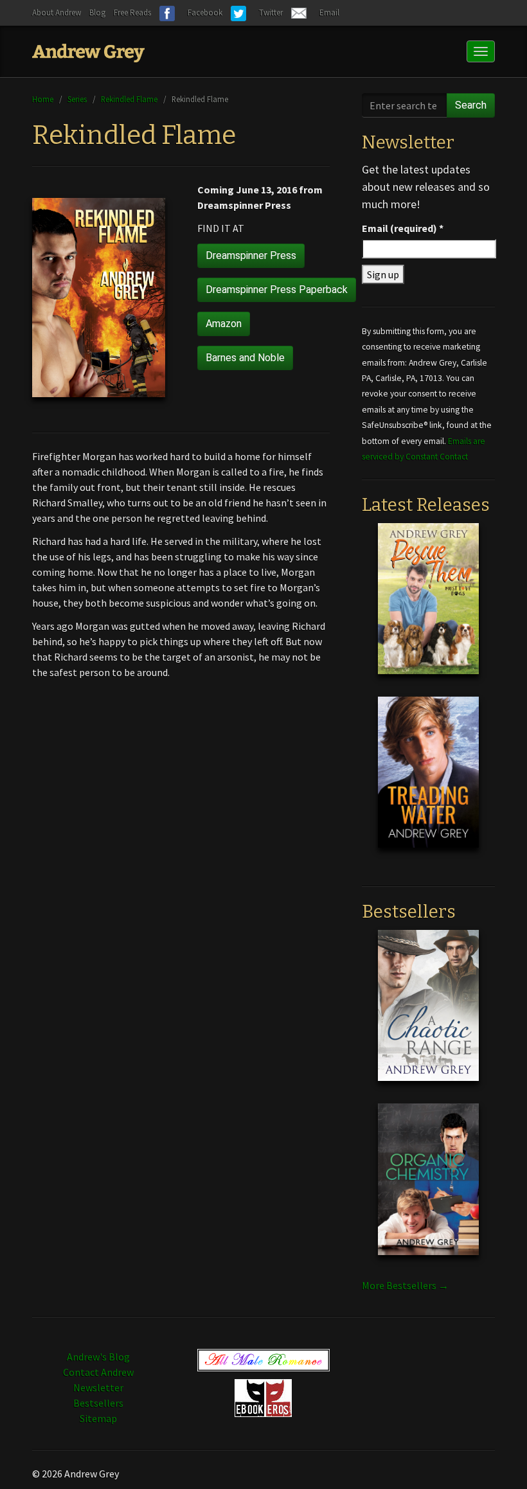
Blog (97, 12)
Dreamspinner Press (251, 255)
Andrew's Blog (98, 1356)
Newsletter (98, 1387)
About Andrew (56, 12)
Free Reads (132, 12)
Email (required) (402, 228)
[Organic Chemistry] (428, 1189)
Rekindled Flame (129, 99)
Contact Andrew (98, 1372)
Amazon (224, 323)
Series (77, 99)
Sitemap (98, 1418)
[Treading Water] (428, 782)
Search (471, 105)
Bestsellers (98, 1402)
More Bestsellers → (405, 1285)
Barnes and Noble (245, 358)
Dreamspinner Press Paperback (277, 289)
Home (42, 99)
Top (496, 1458)
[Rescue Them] (428, 608)
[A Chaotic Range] (428, 1015)
